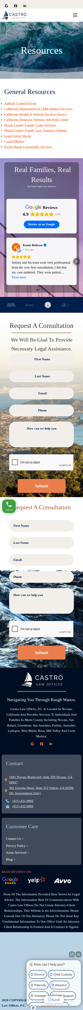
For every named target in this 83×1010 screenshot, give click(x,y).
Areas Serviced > (17, 852)
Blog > (10, 859)
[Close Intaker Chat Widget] (79, 954)
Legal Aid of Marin (17, 136)
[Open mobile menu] (75, 15)
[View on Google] (16, 247)
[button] (6, 261)
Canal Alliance (14, 141)
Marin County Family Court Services (30, 125)
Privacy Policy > (17, 846)
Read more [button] (19, 277)
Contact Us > (15, 839)
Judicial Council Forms (20, 103)
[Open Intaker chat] (33, 1008)
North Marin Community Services (28, 147)
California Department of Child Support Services (38, 108)
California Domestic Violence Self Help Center (36, 119)
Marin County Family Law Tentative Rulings (35, 130)
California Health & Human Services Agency (35, 114)
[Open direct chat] (72, 954)
